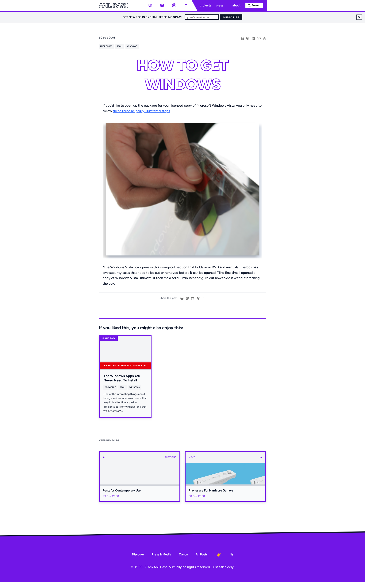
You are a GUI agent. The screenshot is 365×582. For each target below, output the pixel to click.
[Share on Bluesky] (242, 38)
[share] (264, 38)
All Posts (201, 554)
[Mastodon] (150, 5)
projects (205, 5)
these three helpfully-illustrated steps (141, 111)
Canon (183, 554)
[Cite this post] (259, 37)
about (236, 5)
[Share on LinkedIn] (253, 38)
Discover (138, 554)
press (219, 5)
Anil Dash (113, 5)
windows (132, 46)
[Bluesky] (162, 5)
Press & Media (161, 554)
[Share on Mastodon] (247, 38)
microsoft (106, 46)
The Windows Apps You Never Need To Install (121, 378)
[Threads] (174, 5)
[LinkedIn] (185, 5)
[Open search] (254, 5)
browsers (110, 387)
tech (119, 46)
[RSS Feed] (231, 554)
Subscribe (231, 17)
